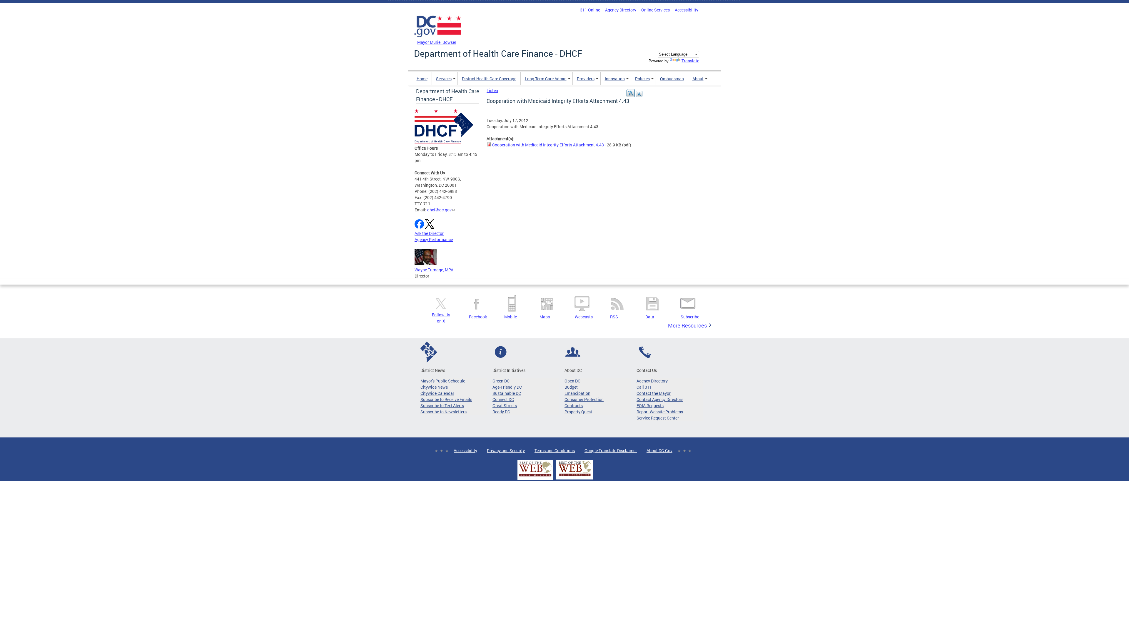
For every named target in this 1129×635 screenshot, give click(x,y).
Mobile (510, 317)
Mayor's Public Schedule (442, 381)
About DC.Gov (659, 450)
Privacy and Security (506, 450)
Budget (571, 387)
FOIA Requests (650, 405)
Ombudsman (672, 78)
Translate (690, 60)
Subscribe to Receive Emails (446, 399)
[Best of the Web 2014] (535, 476)
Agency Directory (620, 10)
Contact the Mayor (654, 393)
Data (649, 317)
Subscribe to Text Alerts (442, 405)
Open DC (572, 381)
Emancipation (577, 393)
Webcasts (584, 317)
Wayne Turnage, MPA (434, 270)
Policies (642, 78)
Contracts (573, 405)
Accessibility (686, 10)
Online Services (655, 10)
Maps (545, 317)
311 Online (590, 10)
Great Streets (504, 405)
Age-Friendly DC (507, 387)
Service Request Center (658, 418)
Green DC (501, 381)
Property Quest (578, 412)
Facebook (478, 317)
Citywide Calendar (437, 393)
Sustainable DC (506, 393)
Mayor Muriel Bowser (436, 42)
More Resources (687, 325)
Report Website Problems (660, 412)
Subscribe (690, 317)
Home (422, 78)
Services (444, 78)
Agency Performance (434, 239)
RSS (614, 317)
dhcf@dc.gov (439, 210)
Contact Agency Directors (660, 399)
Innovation (615, 78)
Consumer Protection (584, 399)
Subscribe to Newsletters (443, 412)
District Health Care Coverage (489, 78)
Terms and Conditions (555, 450)
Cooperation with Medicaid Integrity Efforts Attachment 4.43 (548, 145)
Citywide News (434, 387)
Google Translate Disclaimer (610, 450)
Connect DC (503, 399)
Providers (585, 78)
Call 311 (644, 387)
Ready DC (501, 412)
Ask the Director (429, 233)
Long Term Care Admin (546, 78)
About (698, 78)
